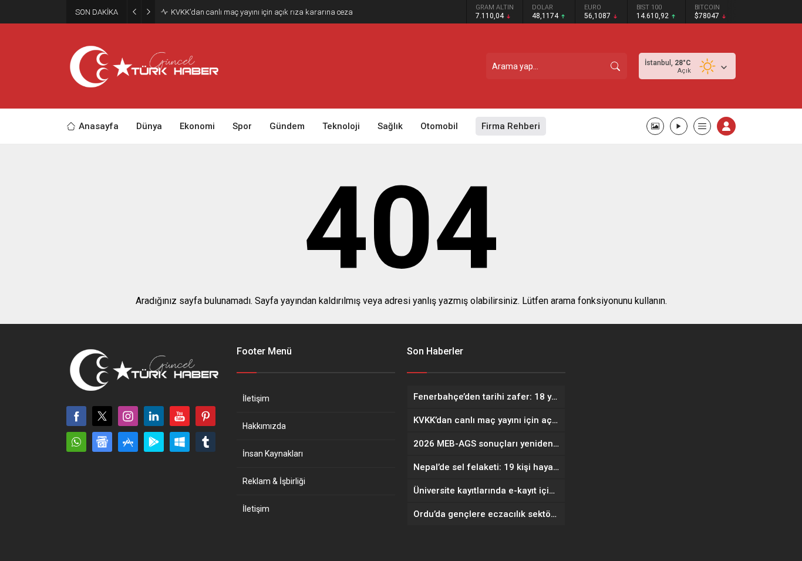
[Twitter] (102, 416)
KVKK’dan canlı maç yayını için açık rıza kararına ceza (262, 12)
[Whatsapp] (76, 442)
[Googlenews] (102, 442)
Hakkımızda (264, 426)
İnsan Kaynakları (272, 453)
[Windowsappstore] (180, 442)
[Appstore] (128, 442)
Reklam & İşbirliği (273, 481)
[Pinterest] (205, 416)
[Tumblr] (205, 442)
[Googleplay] (154, 442)
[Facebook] (76, 416)
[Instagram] (128, 416)
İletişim (255, 398)
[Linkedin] (154, 416)
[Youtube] (180, 416)
